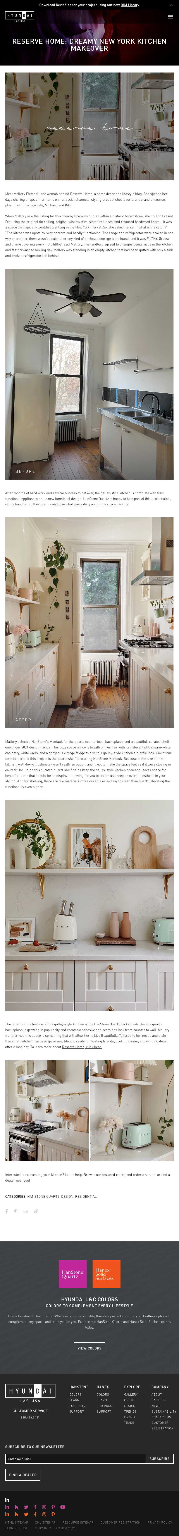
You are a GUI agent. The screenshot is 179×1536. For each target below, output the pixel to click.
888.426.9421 (30, 1417)
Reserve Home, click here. (82, 1046)
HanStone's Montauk (47, 741)
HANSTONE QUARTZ (43, 1196)
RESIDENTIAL (86, 1196)
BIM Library (130, 4)
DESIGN (67, 1196)
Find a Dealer (22, 1474)
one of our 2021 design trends (27, 747)
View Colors (90, 1348)
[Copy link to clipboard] (36, 1211)
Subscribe (160, 1458)
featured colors (114, 1174)
